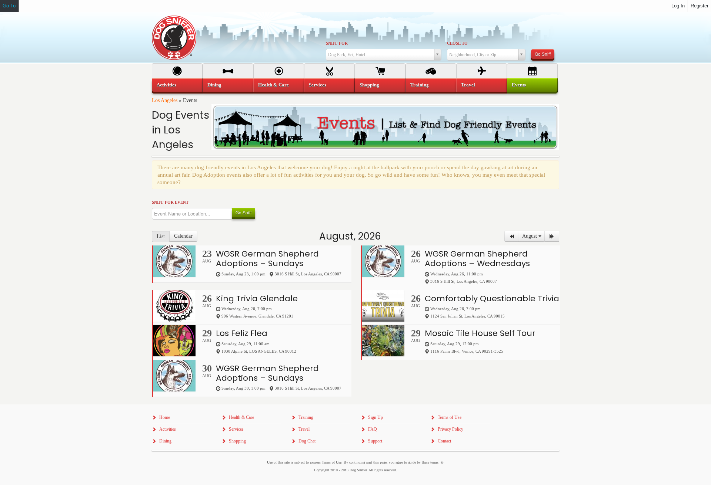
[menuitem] (177, 85)
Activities (166, 85)
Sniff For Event (170, 202)
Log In (678, 6)
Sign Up (375, 417)
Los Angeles (164, 100)
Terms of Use (449, 417)
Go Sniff (543, 54)
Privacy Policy (450, 429)
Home (164, 417)
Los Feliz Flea (241, 333)
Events (519, 85)
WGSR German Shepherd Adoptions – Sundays (267, 258)
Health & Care (273, 85)
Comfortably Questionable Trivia (492, 298)
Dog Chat (307, 441)
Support (375, 441)
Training (419, 85)
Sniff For (337, 43)
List (161, 236)
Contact (444, 441)
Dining (214, 85)
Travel (468, 85)
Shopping (369, 85)
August (530, 236)
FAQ (372, 429)
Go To (9, 6)
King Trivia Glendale (257, 298)
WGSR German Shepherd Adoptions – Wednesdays (477, 258)
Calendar (183, 236)
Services (317, 85)
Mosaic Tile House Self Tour (480, 333)
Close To (457, 43)
